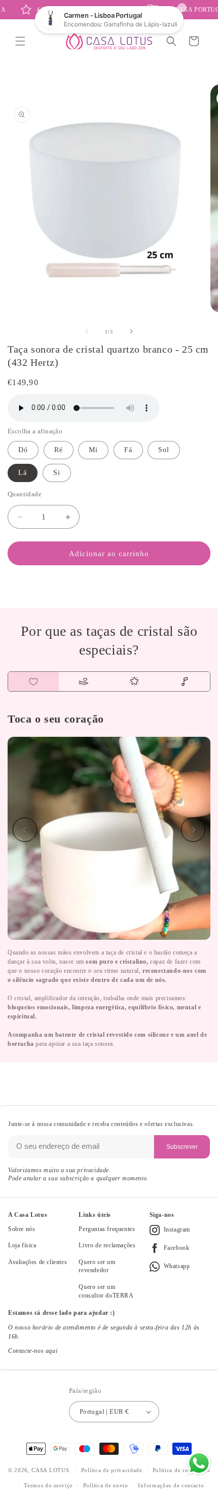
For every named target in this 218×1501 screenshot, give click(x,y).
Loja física (22, 1245)
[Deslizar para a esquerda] (87, 331)
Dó (23, 450)
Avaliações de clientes (37, 1262)
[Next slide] (193, 829)
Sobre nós (21, 1229)
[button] (20, 41)
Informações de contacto (171, 1485)
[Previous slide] (25, 829)
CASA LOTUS (50, 1469)
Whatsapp (177, 1266)
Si (56, 472)
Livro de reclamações (107, 1245)
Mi (93, 450)
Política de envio (105, 1485)
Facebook (177, 1247)
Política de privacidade (111, 1470)
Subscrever (182, 1146)
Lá (22, 472)
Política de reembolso (181, 1470)
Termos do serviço (48, 1485)
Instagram (177, 1229)
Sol (163, 450)
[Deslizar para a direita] (131, 331)
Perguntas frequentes (107, 1229)
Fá (128, 450)
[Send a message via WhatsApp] (199, 1463)
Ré (58, 450)
